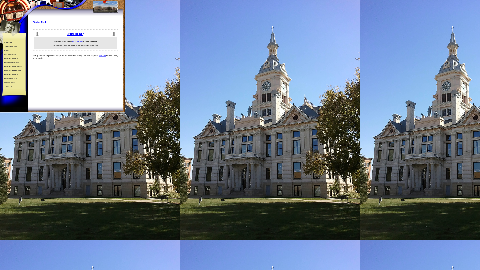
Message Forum (9, 82)
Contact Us (8, 86)
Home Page (8, 42)
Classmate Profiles (11, 46)
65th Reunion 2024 (10, 78)
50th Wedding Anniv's (11, 62)
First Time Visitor (10, 54)
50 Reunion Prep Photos (12, 70)
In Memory (7, 50)
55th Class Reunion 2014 (13, 66)
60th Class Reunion (11, 74)
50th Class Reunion (11, 58)
